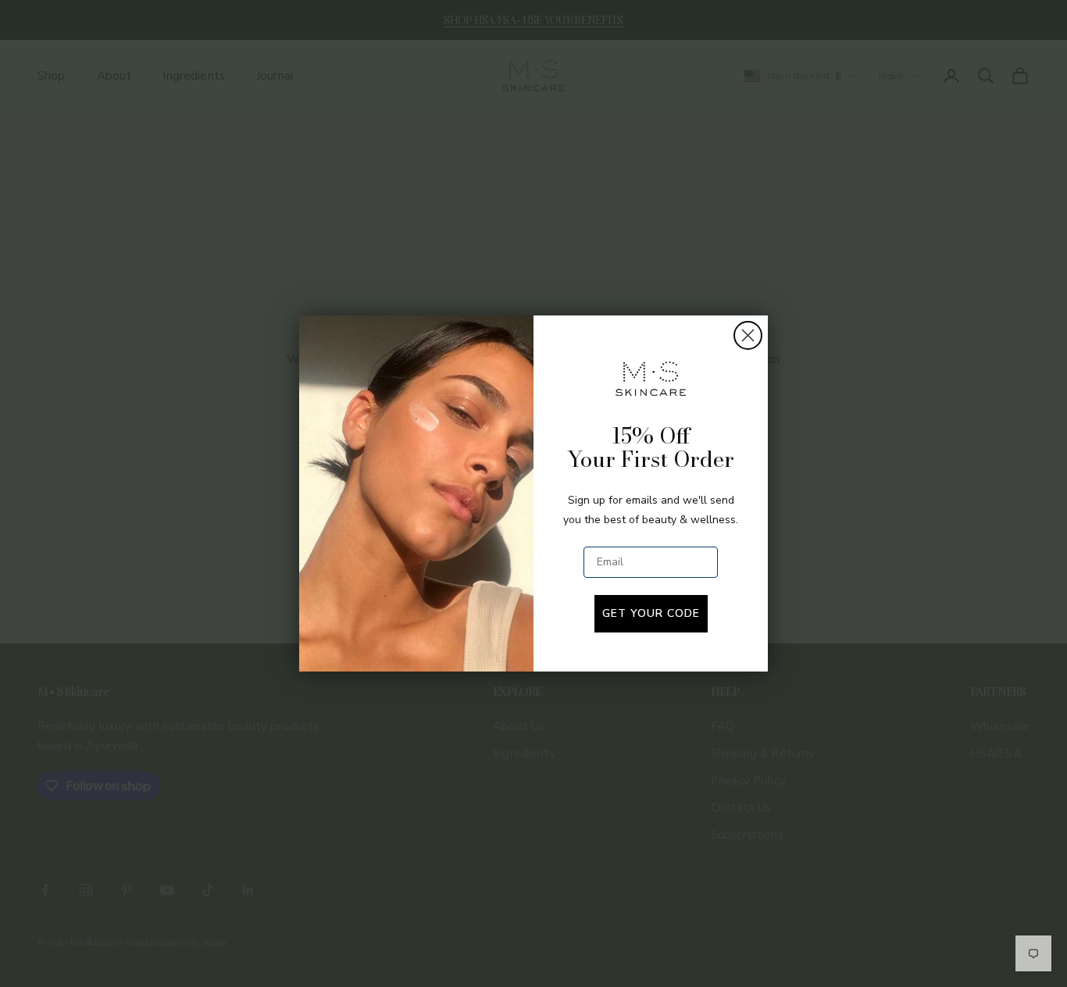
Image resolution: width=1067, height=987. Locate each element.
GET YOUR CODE (651, 613)
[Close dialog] (748, 335)
